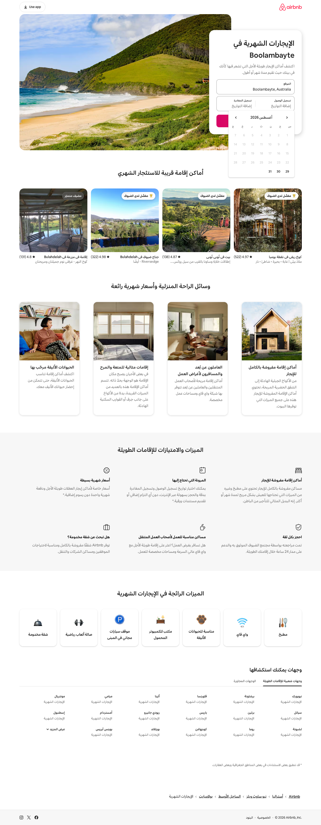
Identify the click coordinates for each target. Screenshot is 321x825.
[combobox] (255, 89)
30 (278, 171)
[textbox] (275, 106)
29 (287, 171)
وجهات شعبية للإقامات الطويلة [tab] (282, 681)
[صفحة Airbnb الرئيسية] (290, 7)
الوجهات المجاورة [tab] (245, 681)
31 (270, 171)
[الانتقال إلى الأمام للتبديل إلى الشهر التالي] (236, 117)
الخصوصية (264, 817)
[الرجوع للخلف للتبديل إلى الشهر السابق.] (286, 117)
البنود (249, 817)
